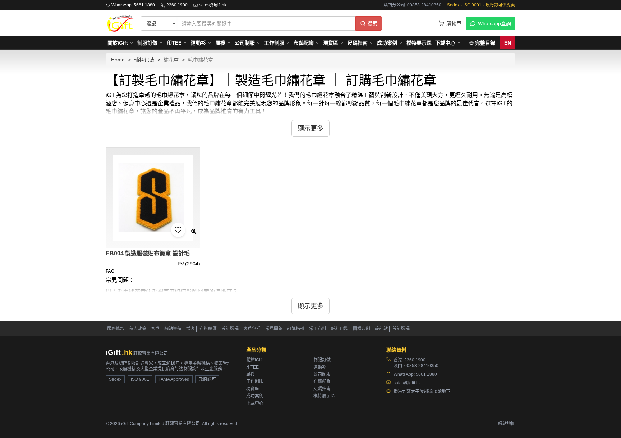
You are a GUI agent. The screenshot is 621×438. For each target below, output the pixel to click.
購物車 (453, 23)
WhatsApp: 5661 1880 (133, 5)
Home (118, 60)
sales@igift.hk (212, 5)
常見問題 (273, 328)
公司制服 (245, 43)
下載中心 (445, 43)
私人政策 (137, 328)
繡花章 (171, 60)
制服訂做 (147, 43)
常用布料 (317, 328)
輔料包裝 (144, 60)
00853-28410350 (421, 365)
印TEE (174, 43)
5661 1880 (426, 374)
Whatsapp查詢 (494, 23)
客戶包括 (252, 328)
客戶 (155, 328)
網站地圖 (506, 423)
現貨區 (330, 43)
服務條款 (115, 328)
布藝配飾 (304, 43)
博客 (190, 328)
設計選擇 (230, 328)
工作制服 (274, 43)
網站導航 (172, 328)
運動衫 (198, 43)
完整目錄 (485, 43)
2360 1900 (177, 5)
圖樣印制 (361, 328)
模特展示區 (419, 43)
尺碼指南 (358, 43)
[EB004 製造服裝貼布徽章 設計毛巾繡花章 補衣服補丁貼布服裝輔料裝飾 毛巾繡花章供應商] (153, 198)
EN (507, 43)
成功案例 (387, 43)
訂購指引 (295, 328)
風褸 (220, 43)
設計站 (381, 328)
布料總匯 (208, 328)
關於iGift (117, 43)
